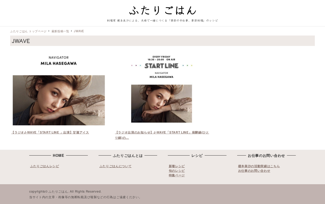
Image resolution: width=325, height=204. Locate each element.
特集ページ (177, 175)
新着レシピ (177, 166)
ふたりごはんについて (116, 166)
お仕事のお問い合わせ (254, 170)
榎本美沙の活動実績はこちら (259, 166)
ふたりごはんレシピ (44, 166)
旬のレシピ (177, 170)
